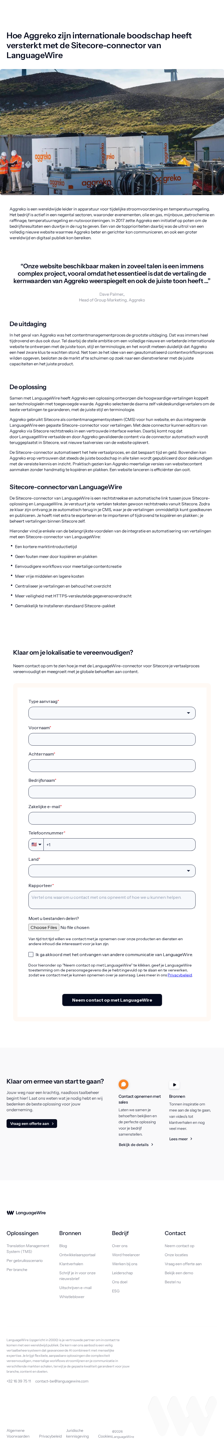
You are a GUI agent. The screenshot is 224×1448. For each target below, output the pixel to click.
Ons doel (119, 1281)
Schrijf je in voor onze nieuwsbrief (77, 1275)
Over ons (120, 1245)
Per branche (17, 1269)
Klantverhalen (71, 1263)
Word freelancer (126, 1254)
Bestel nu (173, 1281)
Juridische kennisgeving (77, 1433)
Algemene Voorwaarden (18, 1433)
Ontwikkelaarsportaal (77, 1254)
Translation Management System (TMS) (28, 1248)
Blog (63, 1245)
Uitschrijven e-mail (75, 1287)
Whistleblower (71, 1296)
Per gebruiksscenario (25, 1260)
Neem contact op (179, 1245)
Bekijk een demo (179, 1272)
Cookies (105, 1436)
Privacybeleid (50, 1436)
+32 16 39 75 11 (19, 1381)
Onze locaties (176, 1254)
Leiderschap (122, 1272)
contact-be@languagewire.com (62, 1381)
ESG (116, 1291)
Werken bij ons (124, 1263)
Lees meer (178, 1138)
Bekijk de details (134, 1144)
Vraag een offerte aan (29, 1123)
